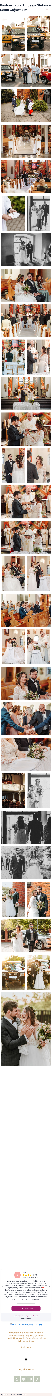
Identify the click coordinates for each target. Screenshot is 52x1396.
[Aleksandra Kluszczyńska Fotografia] (26, 1325)
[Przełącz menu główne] (47, 8)
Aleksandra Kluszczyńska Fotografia (26, 1316)
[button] (26, 1359)
